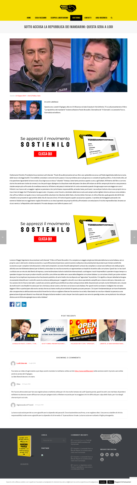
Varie (38, 96)
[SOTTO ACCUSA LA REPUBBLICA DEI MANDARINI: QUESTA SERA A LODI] (68, 65)
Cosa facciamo (40, 17)
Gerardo (76, 448)
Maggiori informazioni (122, 482)
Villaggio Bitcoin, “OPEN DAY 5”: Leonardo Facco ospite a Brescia (84, 343)
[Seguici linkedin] (107, 455)
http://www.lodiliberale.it (84, 371)
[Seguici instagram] (112, 455)
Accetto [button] (102, 482)
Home (29, 17)
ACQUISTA (24, 464)
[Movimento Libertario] (68, 7)
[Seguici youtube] (102, 459)
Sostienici (76, 17)
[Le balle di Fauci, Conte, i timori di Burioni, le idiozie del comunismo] (24, 330)
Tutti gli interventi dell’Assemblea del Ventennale (81, 442)
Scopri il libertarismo (59, 17)
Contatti (87, 17)
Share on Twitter (18, 304)
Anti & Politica (32, 96)
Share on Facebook (12, 304)
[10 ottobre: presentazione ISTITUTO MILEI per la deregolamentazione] (54, 330)
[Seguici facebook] (102, 455)
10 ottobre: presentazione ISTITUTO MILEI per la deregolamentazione (54, 343)
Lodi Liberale (22, 363)
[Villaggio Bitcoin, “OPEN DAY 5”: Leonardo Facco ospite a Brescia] (83, 330)
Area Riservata (101, 17)
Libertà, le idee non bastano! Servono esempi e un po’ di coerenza (113, 343)
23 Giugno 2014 (21, 96)
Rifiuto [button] (111, 482)
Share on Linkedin (24, 304)
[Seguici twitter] (117, 455)
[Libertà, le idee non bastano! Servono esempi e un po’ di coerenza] (112, 330)
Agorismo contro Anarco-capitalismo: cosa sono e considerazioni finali (81, 467)
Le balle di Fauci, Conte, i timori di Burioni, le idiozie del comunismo (25, 343)
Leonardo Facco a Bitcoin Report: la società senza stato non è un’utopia (82, 450)
